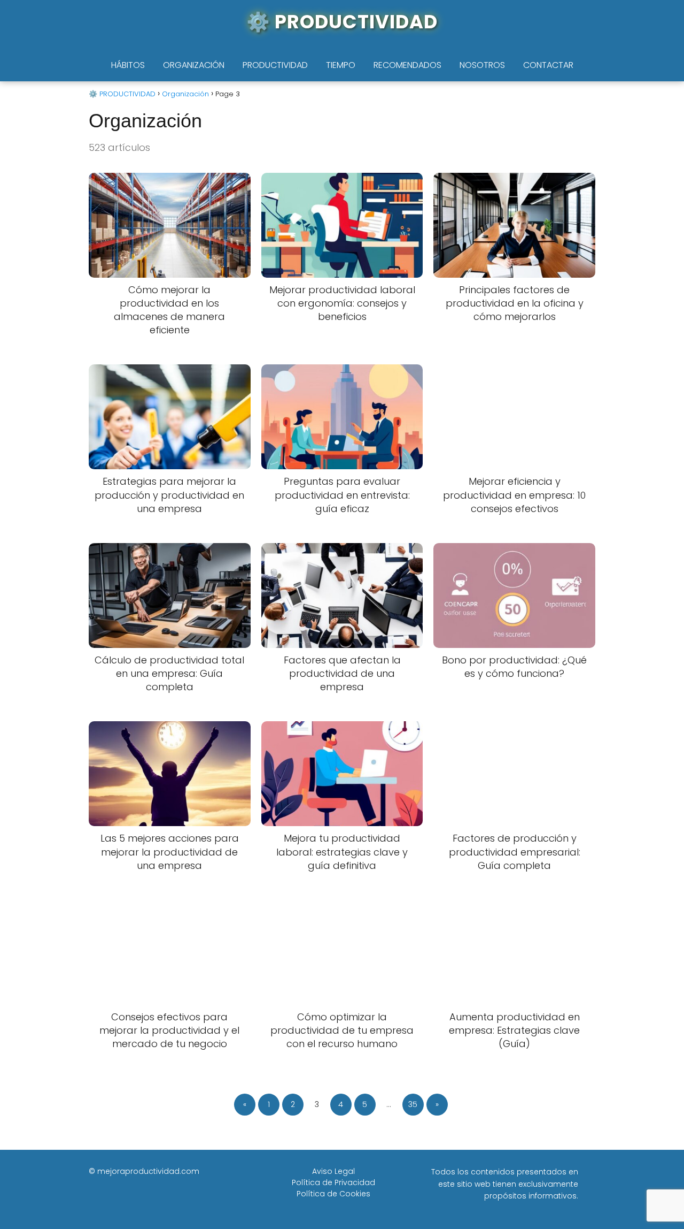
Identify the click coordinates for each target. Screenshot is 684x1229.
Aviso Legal (333, 1171)
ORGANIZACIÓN (193, 65)
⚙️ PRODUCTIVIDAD (342, 22)
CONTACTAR (548, 65)
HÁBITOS (128, 65)
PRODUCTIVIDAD (275, 65)
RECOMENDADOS (407, 65)
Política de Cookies (333, 1193)
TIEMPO (340, 65)
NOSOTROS (482, 65)
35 (412, 1104)
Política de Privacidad (333, 1182)
